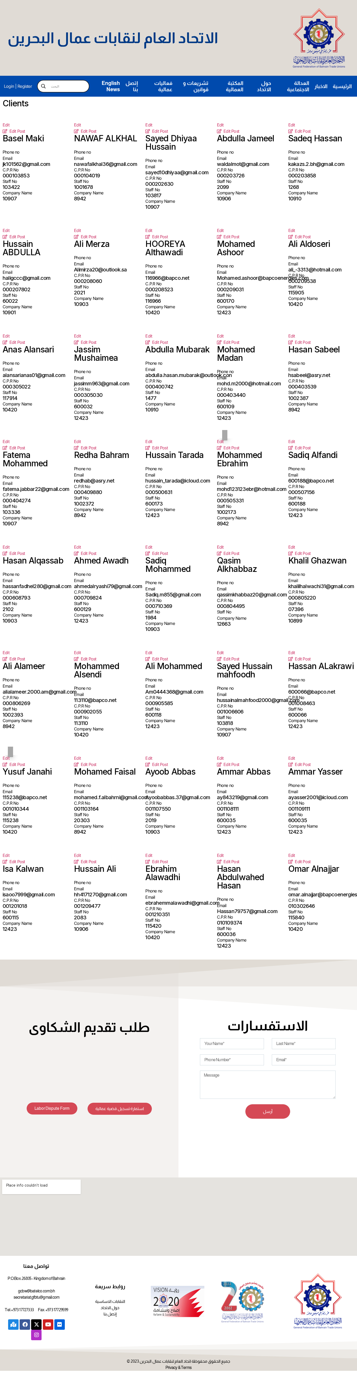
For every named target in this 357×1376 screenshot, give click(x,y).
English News (111, 86)
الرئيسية (342, 86)
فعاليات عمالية (163, 86)
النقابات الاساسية (110, 1301)
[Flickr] (59, 1324)
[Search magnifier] (43, 86)
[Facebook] (25, 1324)
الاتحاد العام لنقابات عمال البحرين (113, 38)
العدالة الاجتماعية (298, 86)
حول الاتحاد (264, 86)
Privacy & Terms (178, 1367)
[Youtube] (48, 1324)
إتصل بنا (131, 86)
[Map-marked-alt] (13, 1324)
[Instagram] (36, 1335)
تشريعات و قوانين (196, 86)
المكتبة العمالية (234, 86)
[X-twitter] (36, 1324)
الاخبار (320, 86)
